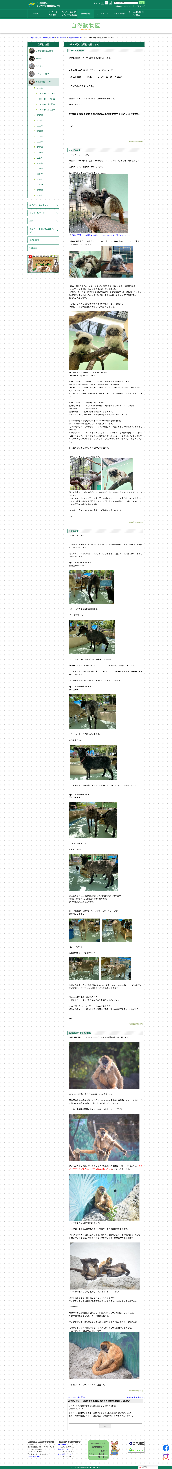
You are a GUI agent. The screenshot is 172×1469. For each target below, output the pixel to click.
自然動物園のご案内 (44, 50)
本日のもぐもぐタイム (38, 205)
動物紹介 (39, 58)
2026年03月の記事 (47, 104)
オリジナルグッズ (36, 213)
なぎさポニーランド (65, 1454)
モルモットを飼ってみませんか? (41, 230)
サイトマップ (140, 6)
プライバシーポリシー (35, 1456)
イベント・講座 (42, 73)
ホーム (36, 13)
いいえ (81, 1408)
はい (73, 1408)
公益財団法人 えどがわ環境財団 (40, 37)
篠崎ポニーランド (64, 1449)
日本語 (144, 1467)
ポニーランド (102, 13)
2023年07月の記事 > (134, 1397)
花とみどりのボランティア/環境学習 (69, 13)
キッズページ (119, 13)
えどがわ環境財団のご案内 (136, 13)
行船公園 (33, 247)
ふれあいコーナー (43, 66)
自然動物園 (86, 13)
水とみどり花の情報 (52, 13)
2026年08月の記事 (47, 93)
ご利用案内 (34, 239)
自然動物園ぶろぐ (75, 37)
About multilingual (123, 6)
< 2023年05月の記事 (76, 1397)
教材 (31, 220)
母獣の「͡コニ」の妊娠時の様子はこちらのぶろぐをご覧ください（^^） (101, 235)
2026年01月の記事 (47, 109)
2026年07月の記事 (47, 98)
